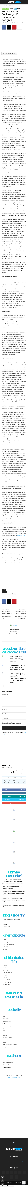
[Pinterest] (14, 27)
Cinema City (5, 939)
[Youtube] (12, 639)
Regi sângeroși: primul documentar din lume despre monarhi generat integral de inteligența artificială (12, 881)
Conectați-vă (22, 793)
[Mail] (12, 636)
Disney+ (4, 1028)
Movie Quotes (6, 926)
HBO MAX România (7, 1037)
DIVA (3, 1030)
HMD (8, 590)
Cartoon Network (6, 1021)
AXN (3, 1016)
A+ (2, 1177)
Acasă (3, 6)
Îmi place (23, 789)
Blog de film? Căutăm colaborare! (11, 919)
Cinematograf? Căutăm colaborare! (11, 942)
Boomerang (5, 1018)
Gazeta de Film (6, 924)
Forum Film (5, 970)
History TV (5, 1040)
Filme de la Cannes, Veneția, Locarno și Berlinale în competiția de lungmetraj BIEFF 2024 (7, 615)
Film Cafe (4, 1035)
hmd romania (5, 593)
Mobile (11, 8)
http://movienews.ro (14, 631)
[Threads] (15, 639)
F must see (5, 922)
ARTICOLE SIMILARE (14, 648)
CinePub (4, 965)
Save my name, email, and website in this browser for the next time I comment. (14, 723)
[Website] (22, 636)
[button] (2, 2)
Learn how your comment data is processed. (14, 733)
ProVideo (4, 977)
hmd (9, 591)
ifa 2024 (13, 593)
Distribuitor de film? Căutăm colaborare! (12, 968)
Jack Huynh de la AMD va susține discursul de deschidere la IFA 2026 (17, 667)
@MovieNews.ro (14, 1078)
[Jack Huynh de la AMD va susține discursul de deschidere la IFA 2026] (5, 667)
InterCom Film (6, 975)
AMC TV (4, 1014)
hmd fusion (13, 591)
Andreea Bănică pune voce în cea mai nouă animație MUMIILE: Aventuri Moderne (13, 893)
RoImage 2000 (6, 980)
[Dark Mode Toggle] (23, 1182)
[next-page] (5, 686)
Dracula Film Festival (7, 1001)
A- (2, 1184)
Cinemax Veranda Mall (8, 944)
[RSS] (11, 1172)
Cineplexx (5, 946)
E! (2, 1033)
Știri (15, 8)
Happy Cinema (6, 949)
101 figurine (5, 1060)
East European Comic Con (9, 1062)
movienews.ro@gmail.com (18, 1162)
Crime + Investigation (8, 1026)
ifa (10, 593)
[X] (9, 27)
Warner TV (5, 1047)
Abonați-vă (22, 803)
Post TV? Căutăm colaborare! (9, 1044)
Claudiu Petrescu (6, 22)
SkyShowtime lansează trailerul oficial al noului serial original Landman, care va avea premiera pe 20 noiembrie (20, 615)
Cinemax (4, 1023)
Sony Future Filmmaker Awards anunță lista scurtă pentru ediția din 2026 (13, 900)
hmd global (20, 591)
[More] (19, 27)
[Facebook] (4, 27)
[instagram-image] (7, 1088)
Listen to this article (9, 53)
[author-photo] (14, 627)
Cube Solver (5, 886)
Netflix (4, 1042)
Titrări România (6, 1067)
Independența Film (7, 972)
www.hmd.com (21, 535)
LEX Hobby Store (6, 1064)
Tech (17, 6)
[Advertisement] (14, 576)
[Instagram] (9, 636)
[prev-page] (3, 686)
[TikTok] (15, 636)
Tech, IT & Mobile (10, 6)
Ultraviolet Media (6, 984)
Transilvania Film (6, 982)
